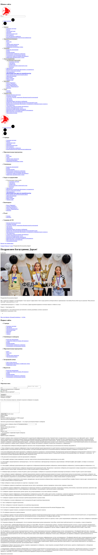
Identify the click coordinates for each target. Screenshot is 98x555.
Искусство (8, 41)
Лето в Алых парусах (11, 362)
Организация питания (11, 113)
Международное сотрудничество (14, 111)
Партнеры (8, 32)
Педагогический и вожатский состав (18, 65)
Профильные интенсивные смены (14, 47)
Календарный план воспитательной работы (17, 74)
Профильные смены (11, 365)
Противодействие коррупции (13, 94)
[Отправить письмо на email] (5, 24)
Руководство (12, 64)
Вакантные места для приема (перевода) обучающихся (19, 110)
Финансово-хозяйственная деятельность (16, 109)
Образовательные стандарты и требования (16, 101)
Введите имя (4, 431)
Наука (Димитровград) (11, 85)
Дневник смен (9, 80)
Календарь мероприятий (12, 49)
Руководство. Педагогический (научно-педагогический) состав (21, 102)
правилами (13, 432)
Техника (8, 90)
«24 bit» (23, 317)
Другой (16, 424)
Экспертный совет (10, 31)
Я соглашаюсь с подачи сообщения (13, 432)
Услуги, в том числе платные (13, 70)
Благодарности (10, 35)
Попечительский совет (12, 33)
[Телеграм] (5, 134)
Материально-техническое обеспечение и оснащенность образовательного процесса (27, 103)
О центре (6, 27)
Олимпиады (6, 48)
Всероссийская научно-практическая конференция (18, 37)
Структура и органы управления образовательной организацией (22, 97)
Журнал (8, 29)
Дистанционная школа (11, 45)
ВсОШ (8, 51)
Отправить (3, 394)
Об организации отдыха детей (13, 60)
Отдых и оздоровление (9, 58)
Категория (3, 425)
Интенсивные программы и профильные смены (18, 363)
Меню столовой (10, 78)
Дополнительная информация (8, 419)
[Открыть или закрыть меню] (1, 15)
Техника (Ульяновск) (11, 84)
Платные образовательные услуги (14, 107)
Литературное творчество (12, 44)
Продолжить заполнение (7, 553)
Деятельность (9, 68)
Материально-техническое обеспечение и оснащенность (20, 69)
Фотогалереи (9, 77)
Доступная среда (10, 72)
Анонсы (8, 334)
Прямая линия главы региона (8, 427)
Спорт (7, 43)
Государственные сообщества (13, 36)
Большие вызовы (10, 52)
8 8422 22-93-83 (7, 21)
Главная (2, 245)
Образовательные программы (10, 39)
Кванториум (6, 81)
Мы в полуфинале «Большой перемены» (11, 317)
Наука (7, 40)
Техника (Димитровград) (12, 86)
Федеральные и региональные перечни (15, 55)
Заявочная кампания (11, 76)
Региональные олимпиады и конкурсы (15, 53)
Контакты (11, 67)
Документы (12, 63)
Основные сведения (11, 28)
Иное (2, 429)
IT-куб (5, 89)
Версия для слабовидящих (7, 243)
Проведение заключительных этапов (15, 57)
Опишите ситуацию (5, 397)
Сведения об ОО (7, 93)
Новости (7, 245)
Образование (9, 100)
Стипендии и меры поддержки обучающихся (17, 56)
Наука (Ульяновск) (10, 82)
